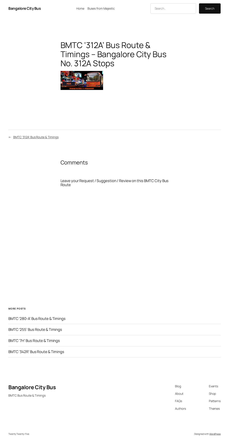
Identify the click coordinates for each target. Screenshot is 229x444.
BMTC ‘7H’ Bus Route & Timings (34, 341)
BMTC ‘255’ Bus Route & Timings (35, 329)
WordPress (215, 433)
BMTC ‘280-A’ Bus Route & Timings (37, 319)
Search (210, 8)
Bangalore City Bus (24, 8)
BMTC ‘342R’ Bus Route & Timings (36, 352)
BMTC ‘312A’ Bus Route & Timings (36, 137)
